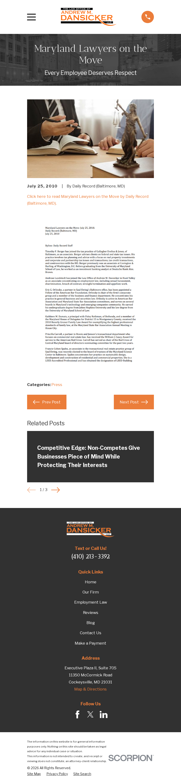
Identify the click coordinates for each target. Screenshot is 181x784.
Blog (90, 622)
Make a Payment (90, 643)
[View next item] (55, 490)
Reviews (90, 612)
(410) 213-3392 (90, 556)
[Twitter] (90, 714)
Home (90, 582)
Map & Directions (90, 689)
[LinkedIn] (103, 714)
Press (56, 384)
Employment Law (90, 602)
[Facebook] (77, 714)
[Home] (89, 17)
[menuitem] (34, 774)
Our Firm (90, 592)
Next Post (129, 402)
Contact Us (90, 632)
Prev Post (51, 402)
